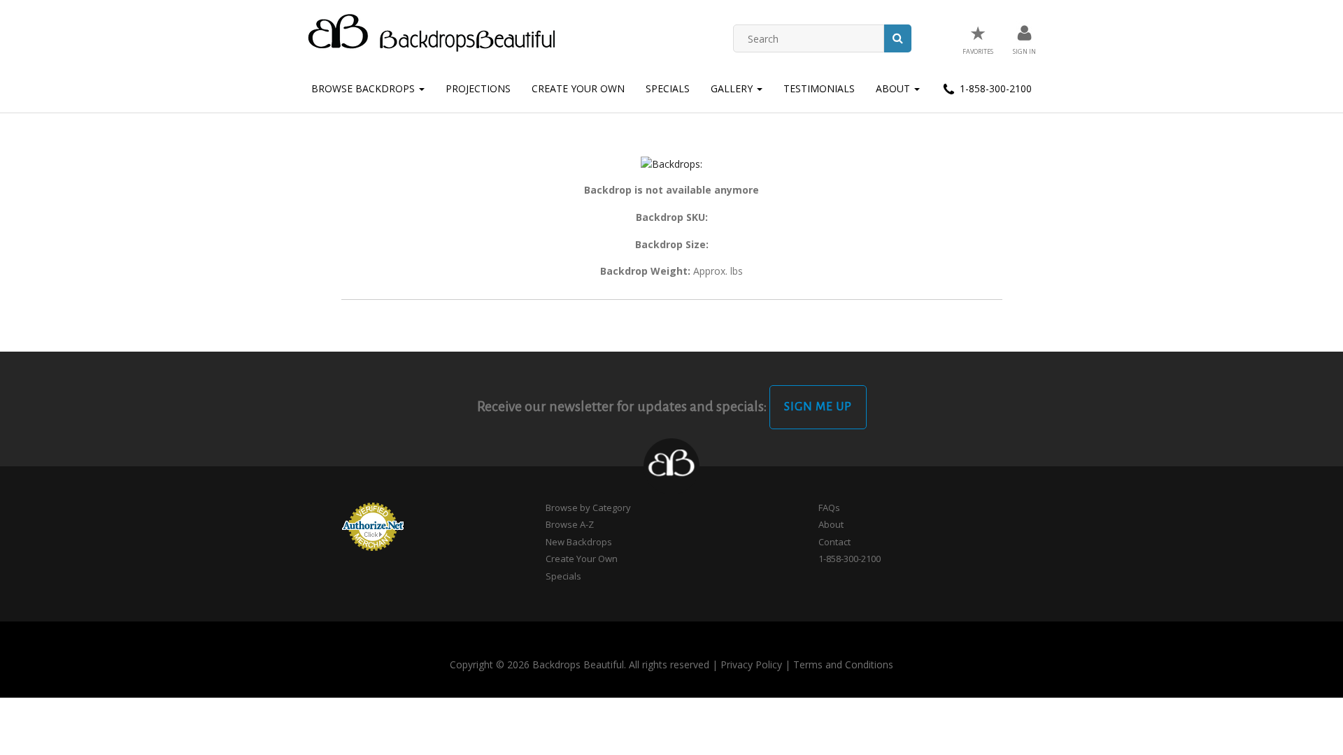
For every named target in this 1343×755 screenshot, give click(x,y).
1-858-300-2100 (994, 88)
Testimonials (819, 88)
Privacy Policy (751, 664)
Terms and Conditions (843, 664)
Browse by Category (588, 507)
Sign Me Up (818, 407)
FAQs (829, 507)
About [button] (894, 88)
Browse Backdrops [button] (364, 88)
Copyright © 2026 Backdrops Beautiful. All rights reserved (579, 664)
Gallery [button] (733, 88)
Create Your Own (578, 88)
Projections (478, 88)
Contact (834, 541)
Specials (668, 88)
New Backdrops (579, 541)
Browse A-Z (570, 524)
